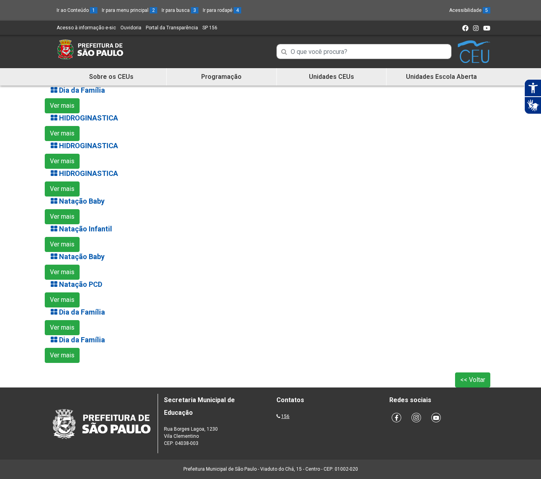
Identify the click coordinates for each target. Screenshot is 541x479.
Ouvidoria (130, 28)
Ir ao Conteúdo (76, 10)
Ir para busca (179, 10)
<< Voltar (472, 380)
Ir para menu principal (128, 10)
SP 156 (209, 28)
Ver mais (62, 105)
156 (285, 416)
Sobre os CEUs (111, 76)
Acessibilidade (468, 10)
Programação (221, 76)
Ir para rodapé (221, 10)
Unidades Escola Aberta (441, 76)
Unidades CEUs (331, 76)
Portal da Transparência (172, 28)
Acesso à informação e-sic (86, 28)
